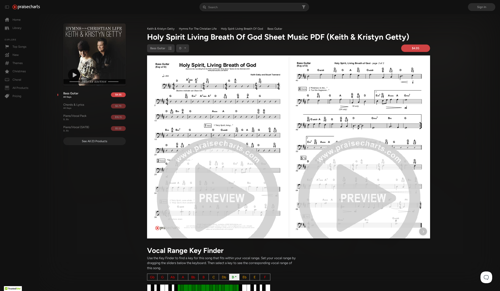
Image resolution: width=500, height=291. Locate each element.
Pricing (16, 96)
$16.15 (118, 117)
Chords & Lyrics (73, 106)
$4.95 (118, 94)
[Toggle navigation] (7, 7)
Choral (16, 79)
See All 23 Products (94, 141)
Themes (17, 63)
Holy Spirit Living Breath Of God (242, 28)
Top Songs (19, 46)
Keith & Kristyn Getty (161, 28)
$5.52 (118, 128)
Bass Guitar (70, 95)
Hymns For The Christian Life (198, 28)
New (15, 55)
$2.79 (118, 105)
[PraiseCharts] (26, 7)
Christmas (19, 71)
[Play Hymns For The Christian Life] (74, 75)
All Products (20, 88)
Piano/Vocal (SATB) (76, 128)
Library (16, 28)
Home (16, 19)
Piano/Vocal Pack (75, 117)
